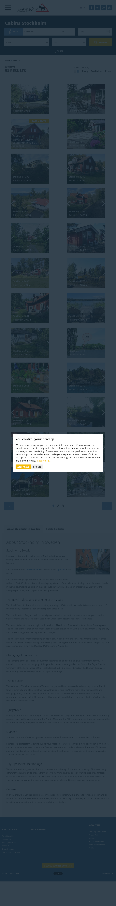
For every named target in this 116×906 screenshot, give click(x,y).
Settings (37, 466)
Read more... (44, 460)
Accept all (23, 466)
